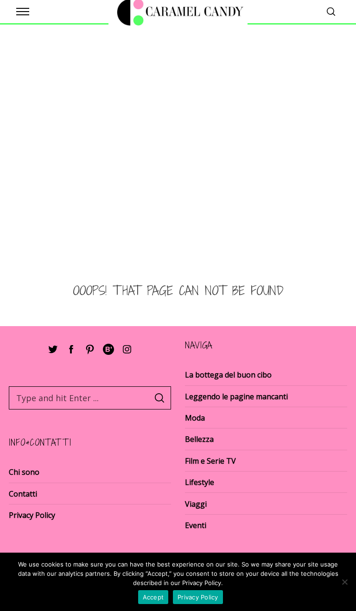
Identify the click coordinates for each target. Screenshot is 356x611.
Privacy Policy (32, 515)
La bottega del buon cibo (228, 375)
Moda (195, 418)
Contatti (23, 494)
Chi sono (24, 472)
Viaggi (196, 504)
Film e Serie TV (210, 461)
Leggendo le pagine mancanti (236, 396)
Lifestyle (199, 482)
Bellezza (199, 439)
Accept (153, 597)
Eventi (195, 525)
